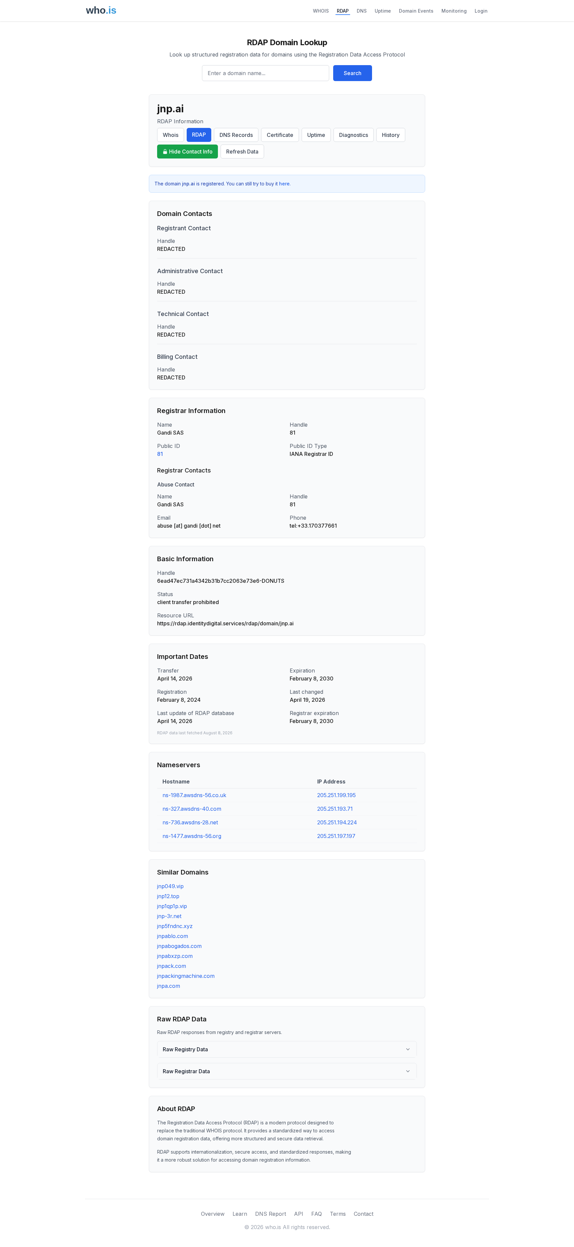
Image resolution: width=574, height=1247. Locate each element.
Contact (363, 1213)
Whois (170, 135)
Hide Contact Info (191, 151)
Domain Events (416, 11)
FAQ (316, 1213)
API (298, 1213)
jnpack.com (171, 966)
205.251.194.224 (337, 822)
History (391, 135)
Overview (213, 1213)
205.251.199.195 (336, 795)
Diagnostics (353, 135)
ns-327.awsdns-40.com (191, 808)
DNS (362, 11)
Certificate (280, 135)
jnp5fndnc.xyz (175, 926)
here (284, 183)
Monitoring (454, 11)
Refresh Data (242, 151)
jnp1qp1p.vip (172, 906)
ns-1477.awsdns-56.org (191, 836)
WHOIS (321, 11)
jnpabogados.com (179, 946)
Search (352, 73)
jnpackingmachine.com (186, 976)
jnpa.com (168, 986)
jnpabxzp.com (175, 956)
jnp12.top (168, 896)
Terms (338, 1213)
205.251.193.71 (335, 808)
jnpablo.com (172, 936)
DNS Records (236, 135)
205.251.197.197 (336, 836)
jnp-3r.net (169, 916)
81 (160, 454)
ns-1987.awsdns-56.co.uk (194, 795)
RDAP (343, 11)
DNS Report (270, 1213)
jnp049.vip (170, 886)
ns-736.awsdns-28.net (190, 822)
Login (481, 11)
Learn (240, 1213)
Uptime (383, 11)
